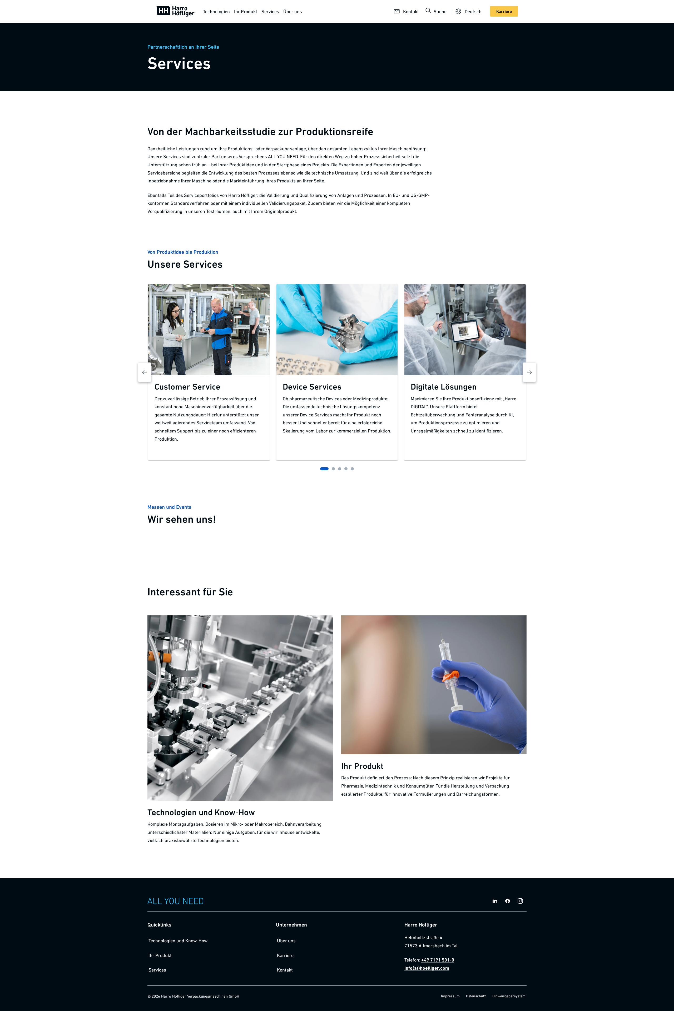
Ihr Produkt (245, 11)
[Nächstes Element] (529, 372)
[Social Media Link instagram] (520, 901)
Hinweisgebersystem (509, 996)
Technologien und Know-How (177, 940)
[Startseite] (175, 11)
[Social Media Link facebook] (507, 901)
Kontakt (285, 969)
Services (270, 11)
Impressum (450, 996)
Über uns (292, 11)
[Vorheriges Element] (144, 372)
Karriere (285, 955)
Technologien (216, 11)
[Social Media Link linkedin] (495, 901)
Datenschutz (476, 996)
